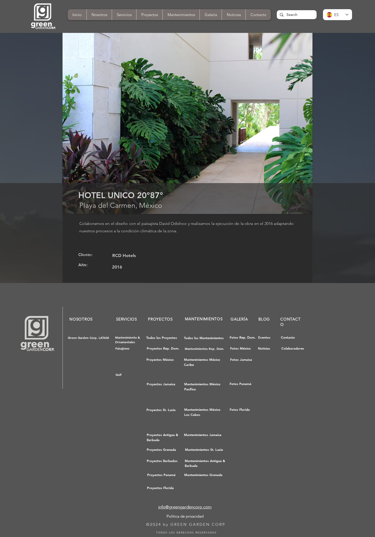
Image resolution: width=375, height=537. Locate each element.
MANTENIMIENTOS (204, 318)
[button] (258, 14)
